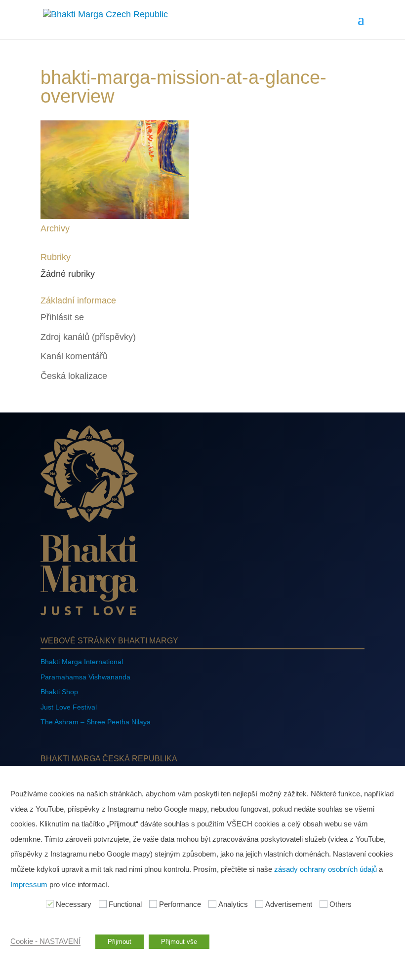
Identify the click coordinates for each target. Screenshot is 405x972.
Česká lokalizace (73, 376)
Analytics (233, 904)
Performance (180, 904)
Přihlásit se (62, 317)
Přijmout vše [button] (179, 941)
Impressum (28, 885)
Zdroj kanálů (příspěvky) (88, 337)
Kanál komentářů (74, 356)
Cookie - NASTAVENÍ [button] (45, 941)
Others (340, 904)
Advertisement (288, 904)
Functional (125, 904)
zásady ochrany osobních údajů (325, 869)
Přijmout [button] (119, 941)
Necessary (73, 904)
